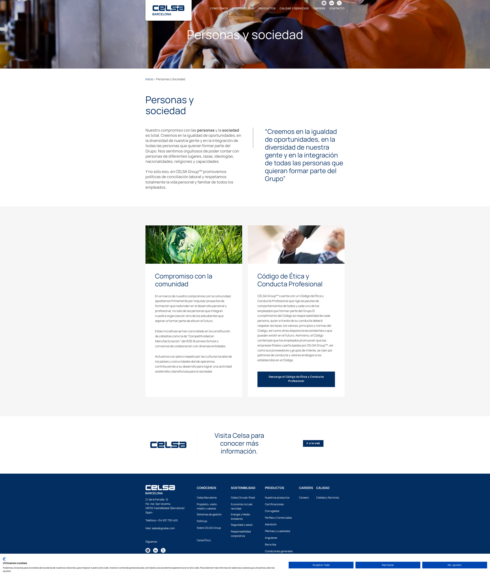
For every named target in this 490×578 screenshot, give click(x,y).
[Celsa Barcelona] (168, 8)
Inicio (149, 79)
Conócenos (219, 8)
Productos (267, 8)
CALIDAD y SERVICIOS (294, 8)
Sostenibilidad (243, 8)
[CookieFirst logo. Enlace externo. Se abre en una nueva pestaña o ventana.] (4, 559)
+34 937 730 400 (167, 520)
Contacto (337, 8)
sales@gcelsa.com (163, 528)
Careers (319, 8)
